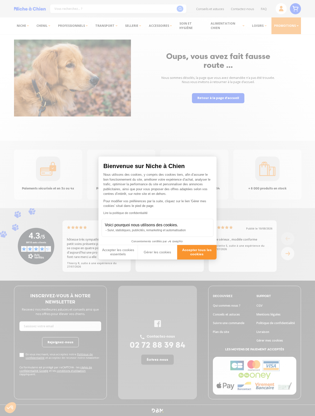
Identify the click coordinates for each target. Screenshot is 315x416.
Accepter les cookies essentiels (118, 252)
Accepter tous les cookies (197, 252)
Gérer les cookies (157, 252)
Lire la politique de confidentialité (125, 213)
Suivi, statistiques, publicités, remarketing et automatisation (146, 230)
